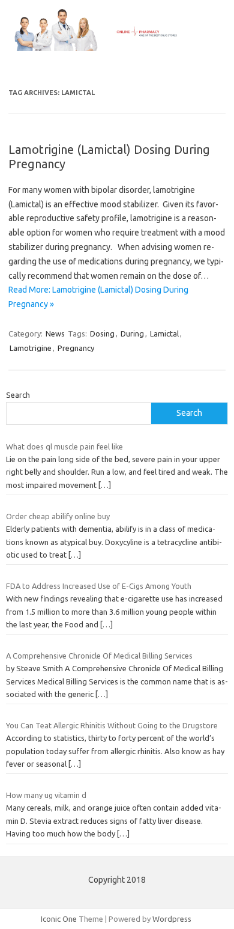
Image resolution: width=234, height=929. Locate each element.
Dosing (102, 333)
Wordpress (171, 919)
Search (18, 395)
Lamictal (164, 333)
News (55, 333)
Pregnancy (76, 348)
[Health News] (117, 48)
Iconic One (59, 919)
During (132, 333)
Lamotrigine (31, 348)
